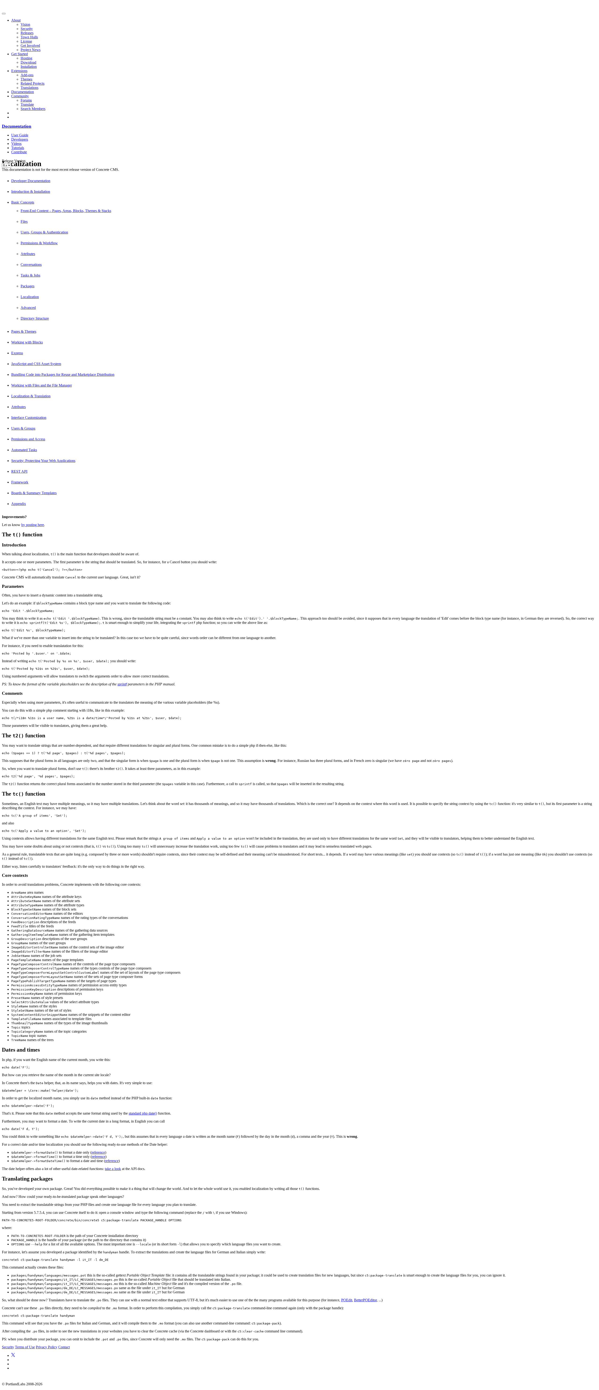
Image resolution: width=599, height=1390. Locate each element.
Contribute (19, 152)
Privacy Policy (46, 1347)
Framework (19, 482)
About (16, 20)
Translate (27, 104)
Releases (27, 33)
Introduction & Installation (30, 192)
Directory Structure (35, 318)
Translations (29, 88)
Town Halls (29, 37)
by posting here (32, 525)
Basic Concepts (22, 202)
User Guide (19, 135)
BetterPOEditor (365, 1300)
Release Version (14, 161)
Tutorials (17, 148)
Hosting (26, 58)
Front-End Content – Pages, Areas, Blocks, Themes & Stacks (66, 211)
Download (28, 62)
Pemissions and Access (28, 439)
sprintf (122, 684)
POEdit (346, 1300)
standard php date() (143, 1113)
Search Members (33, 109)
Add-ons (27, 75)
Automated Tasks (24, 450)
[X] (13, 1355)
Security (27, 29)
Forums (26, 100)
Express (17, 353)
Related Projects (32, 83)
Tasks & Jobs (30, 275)
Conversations (31, 265)
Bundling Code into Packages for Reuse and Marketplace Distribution (62, 375)
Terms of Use (25, 1347)
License (26, 41)
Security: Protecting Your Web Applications (43, 461)
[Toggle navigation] (4, 13)
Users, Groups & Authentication (44, 232)
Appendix (18, 504)
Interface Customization (28, 418)
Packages (27, 286)
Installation (29, 67)
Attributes (28, 254)
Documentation (22, 92)
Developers (19, 139)
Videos (16, 144)
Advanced (28, 308)
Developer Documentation (30, 181)
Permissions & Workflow (39, 243)
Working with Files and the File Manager (41, 385)
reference (98, 1152)
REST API (19, 471)
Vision (25, 24)
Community (20, 96)
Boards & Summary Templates (34, 493)
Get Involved (30, 46)
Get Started (19, 54)
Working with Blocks (27, 342)
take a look (113, 1169)
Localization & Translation (31, 396)
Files (24, 221)
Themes (26, 79)
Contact (64, 1347)
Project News (30, 50)
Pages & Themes (23, 331)
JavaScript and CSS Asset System (36, 364)
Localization (30, 297)
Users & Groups (23, 428)
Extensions (19, 71)
